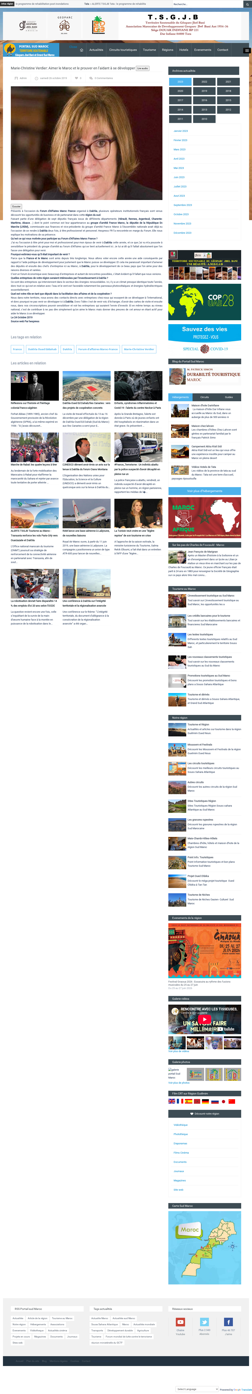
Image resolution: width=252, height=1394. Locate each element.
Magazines (180, 1180)
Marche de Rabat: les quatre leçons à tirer (34, 464)
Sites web (18, 1342)
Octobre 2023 (181, 214)
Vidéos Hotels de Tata (204, 466)
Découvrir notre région (207, 1113)
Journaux (179, 1171)
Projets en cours (21, 1336)
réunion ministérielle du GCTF (107, 1342)
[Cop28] (204, 301)
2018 (228, 90)
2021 (228, 81)
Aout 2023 (179, 195)
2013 (204, 109)
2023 (180, 81)
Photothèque (181, 1134)
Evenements (202, 50)
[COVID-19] (204, 341)
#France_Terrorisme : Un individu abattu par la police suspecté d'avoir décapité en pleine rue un (137, 469)
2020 (180, 90)
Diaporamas (180, 1143)
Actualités (96, 50)
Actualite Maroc (99, 1318)
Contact (222, 50)
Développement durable (120, 1330)
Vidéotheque (37, 1330)
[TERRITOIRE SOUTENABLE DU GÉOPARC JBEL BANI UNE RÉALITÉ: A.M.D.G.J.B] (204, 264)
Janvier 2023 (181, 130)
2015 (228, 100)
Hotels (183, 50)
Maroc (125, 1324)
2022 (204, 81)
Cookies (74, 1361)
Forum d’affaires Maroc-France (98, 349)
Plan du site (32, 1361)
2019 (204, 90)
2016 (204, 100)
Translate (246, 1389)
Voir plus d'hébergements (204, 491)
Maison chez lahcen (203, 425)
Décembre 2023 (182, 232)
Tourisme (149, 50)
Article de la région (37, 1318)
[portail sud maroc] (29, 49)
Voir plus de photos (179, 1082)
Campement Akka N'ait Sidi (207, 446)
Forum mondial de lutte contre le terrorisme (129, 1336)
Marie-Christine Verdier (139, 349)
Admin (23, 78)
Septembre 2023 (183, 205)
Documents (180, 1161)
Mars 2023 (179, 149)
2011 (180, 118)
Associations (57, 1324)
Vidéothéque (181, 1124)
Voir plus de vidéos (178, 1051)
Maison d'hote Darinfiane (205, 405)
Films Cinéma (181, 1152)
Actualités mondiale (144, 1324)
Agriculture (143, 1330)
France (17, 349)
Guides (229, 397)
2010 (204, 118)
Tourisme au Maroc (62, 1318)
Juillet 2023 (180, 186)
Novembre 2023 (182, 223)
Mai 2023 (179, 168)
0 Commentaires (104, 78)
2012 (228, 109)
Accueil (19, 1361)
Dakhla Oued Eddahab (42, 349)
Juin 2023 (179, 177)
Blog (44, 1361)
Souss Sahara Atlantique (104, 1324)
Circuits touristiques (123, 50)
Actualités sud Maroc (124, 1318)
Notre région (19, 1324)
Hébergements (180, 397)
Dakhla (67, 349)
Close (73, 47)
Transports (97, 1330)
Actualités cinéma (57, 1330)
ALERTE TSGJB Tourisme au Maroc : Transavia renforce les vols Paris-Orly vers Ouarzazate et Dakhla (34, 535)
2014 (180, 109)
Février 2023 (180, 140)
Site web (178, 1189)
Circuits (204, 397)
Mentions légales (59, 1361)
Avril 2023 (179, 158)
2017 (180, 100)
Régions (167, 50)
